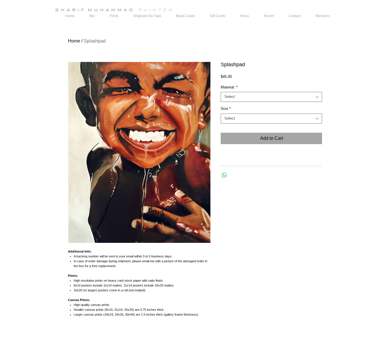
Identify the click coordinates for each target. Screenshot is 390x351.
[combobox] (271, 97)
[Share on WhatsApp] (224, 175)
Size (226, 108)
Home (74, 41)
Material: (229, 87)
